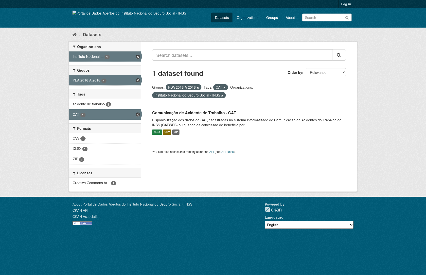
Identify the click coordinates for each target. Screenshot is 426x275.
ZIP (176, 132)
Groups (272, 17)
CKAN (273, 209)
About (290, 17)
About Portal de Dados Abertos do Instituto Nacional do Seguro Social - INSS (132, 204)
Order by (295, 72)
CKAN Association (86, 216)
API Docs (227, 151)
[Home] (74, 34)
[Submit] (347, 17)
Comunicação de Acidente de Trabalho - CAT (194, 112)
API (211, 151)
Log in (346, 3)
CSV (167, 132)
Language (273, 217)
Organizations (247, 17)
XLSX (157, 132)
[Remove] (198, 87)
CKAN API (80, 210)
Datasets (222, 17)
